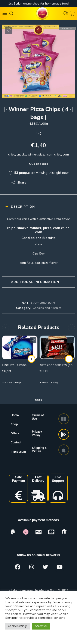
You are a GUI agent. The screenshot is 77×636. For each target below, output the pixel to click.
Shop (14, 424)
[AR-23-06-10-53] (38, 61)
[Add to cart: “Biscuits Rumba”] (31, 359)
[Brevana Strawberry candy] (6, 109)
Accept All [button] (41, 626)
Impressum (18, 451)
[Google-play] (63, 434)
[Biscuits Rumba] (19, 347)
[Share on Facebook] (41, 182)
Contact (16, 442)
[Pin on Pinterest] (50, 182)
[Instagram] (31, 566)
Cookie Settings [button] (18, 626)
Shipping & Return (39, 449)
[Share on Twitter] (33, 182)
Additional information (35, 282)
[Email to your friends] (59, 182)
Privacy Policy (37, 433)
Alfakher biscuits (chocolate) (57, 364)
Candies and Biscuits (47, 308)
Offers (15, 433)
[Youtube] (59, 566)
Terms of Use (38, 416)
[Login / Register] (65, 13)
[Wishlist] (8, 30)
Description (23, 206)
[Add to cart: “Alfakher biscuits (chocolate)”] (69, 359)
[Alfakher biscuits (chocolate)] (57, 347)
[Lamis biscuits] (70, 109)
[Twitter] (45, 566)
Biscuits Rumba (14, 364)
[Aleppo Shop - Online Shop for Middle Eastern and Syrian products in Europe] (38, 13)
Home (15, 415)
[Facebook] (17, 566)
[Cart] (72, 13)
